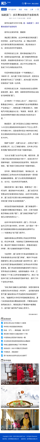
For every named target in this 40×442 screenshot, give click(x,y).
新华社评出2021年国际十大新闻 (15, 323)
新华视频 (7, 360)
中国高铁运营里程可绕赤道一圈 (15, 337)
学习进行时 (12, 9)
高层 (20, 9)
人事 (31, 9)
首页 (4, 9)
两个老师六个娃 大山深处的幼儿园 (18, 428)
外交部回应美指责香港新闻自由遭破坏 (17, 341)
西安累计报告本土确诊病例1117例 (16, 334)
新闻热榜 (7, 319)
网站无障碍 (35, 4)
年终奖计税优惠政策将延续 (13, 326)
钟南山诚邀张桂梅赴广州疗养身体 (15, 344)
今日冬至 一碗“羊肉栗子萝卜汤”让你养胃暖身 (21, 406)
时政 (25, 9)
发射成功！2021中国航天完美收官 (16, 348)
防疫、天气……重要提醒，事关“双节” (17, 330)
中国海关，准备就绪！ (11, 352)
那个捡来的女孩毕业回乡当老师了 (15, 355)
